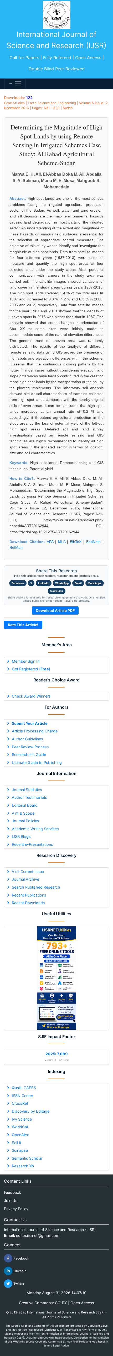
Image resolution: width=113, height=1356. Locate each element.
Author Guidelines (27, 739)
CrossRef (20, 1103)
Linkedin (19, 1271)
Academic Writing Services (35, 828)
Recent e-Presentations (32, 844)
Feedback (12, 1192)
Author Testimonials (29, 797)
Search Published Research (36, 887)
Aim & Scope (23, 813)
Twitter (18, 1284)
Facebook (18, 583)
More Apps (94, 583)
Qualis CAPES (24, 1087)
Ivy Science (22, 1119)
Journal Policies (25, 821)
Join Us (10, 1200)
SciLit (16, 1142)
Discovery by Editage (30, 1111)
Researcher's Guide (29, 754)
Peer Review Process (30, 747)
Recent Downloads (28, 902)
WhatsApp (62, 583)
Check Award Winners (31, 696)
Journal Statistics (27, 789)
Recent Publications (29, 895)
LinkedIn (43, 583)
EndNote (93, 542)
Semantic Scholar (27, 1158)
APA (50, 542)
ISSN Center (22, 1095)
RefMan (16, 547)
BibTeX (75, 542)
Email (78, 583)
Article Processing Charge (35, 731)
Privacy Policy (16, 1208)
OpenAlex (20, 1134)
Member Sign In (25, 661)
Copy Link (56, 590)
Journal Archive (25, 879)
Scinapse (20, 1150)
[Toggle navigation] (14, 83)
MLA (61, 542)
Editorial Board (25, 805)
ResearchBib (23, 1166)
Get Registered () (31, 669)
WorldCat (20, 1127)
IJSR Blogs (21, 836)
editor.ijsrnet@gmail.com (37, 1235)
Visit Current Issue (28, 871)
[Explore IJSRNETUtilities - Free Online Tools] (56, 978)
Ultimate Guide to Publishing (37, 762)
